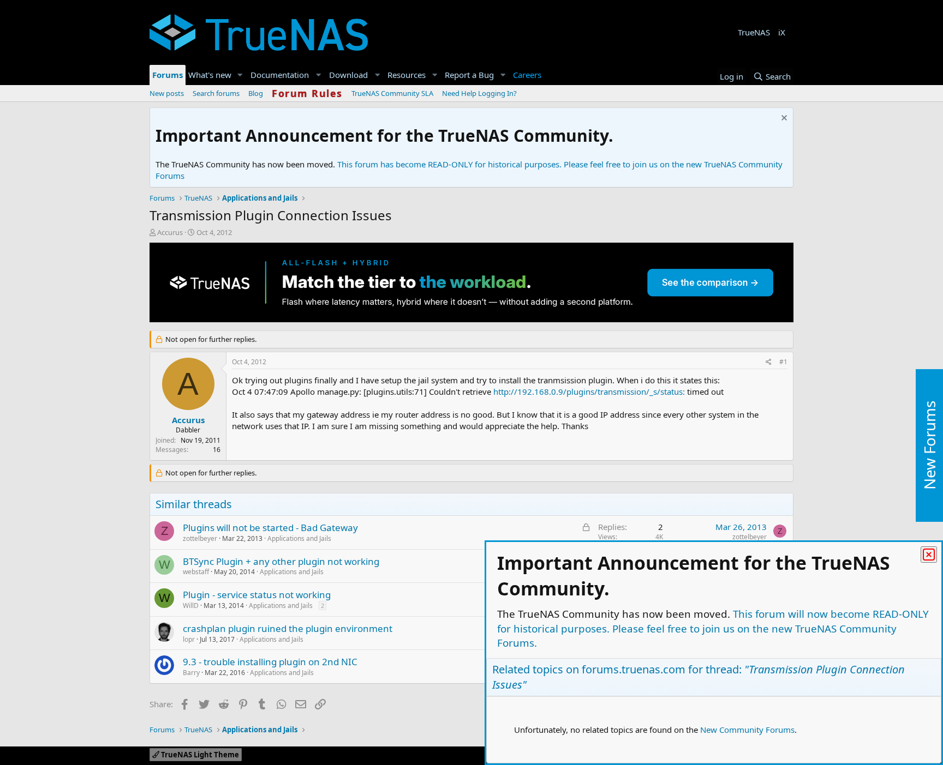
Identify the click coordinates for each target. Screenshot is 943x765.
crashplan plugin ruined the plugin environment (287, 628)
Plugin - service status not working (257, 594)
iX (781, 32)
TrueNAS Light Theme (199, 755)
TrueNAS (754, 32)
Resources (406, 74)
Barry (191, 672)
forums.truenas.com (633, 669)
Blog (255, 93)
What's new (209, 74)
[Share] (768, 362)
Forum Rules (307, 93)
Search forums (216, 93)
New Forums (929, 445)
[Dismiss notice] (782, 119)
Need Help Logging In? (479, 93)
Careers (527, 74)
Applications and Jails (299, 538)
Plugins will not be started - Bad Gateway (270, 527)
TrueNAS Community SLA (392, 93)
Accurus (170, 232)
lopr (189, 639)
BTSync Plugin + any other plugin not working (281, 561)
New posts (167, 93)
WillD (191, 605)
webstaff (196, 571)
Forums (167, 74)
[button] (240, 75)
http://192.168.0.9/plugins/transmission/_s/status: (589, 391)
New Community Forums (747, 729)
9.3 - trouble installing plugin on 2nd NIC (270, 661)
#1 (783, 361)
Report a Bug (469, 74)
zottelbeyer (200, 538)
